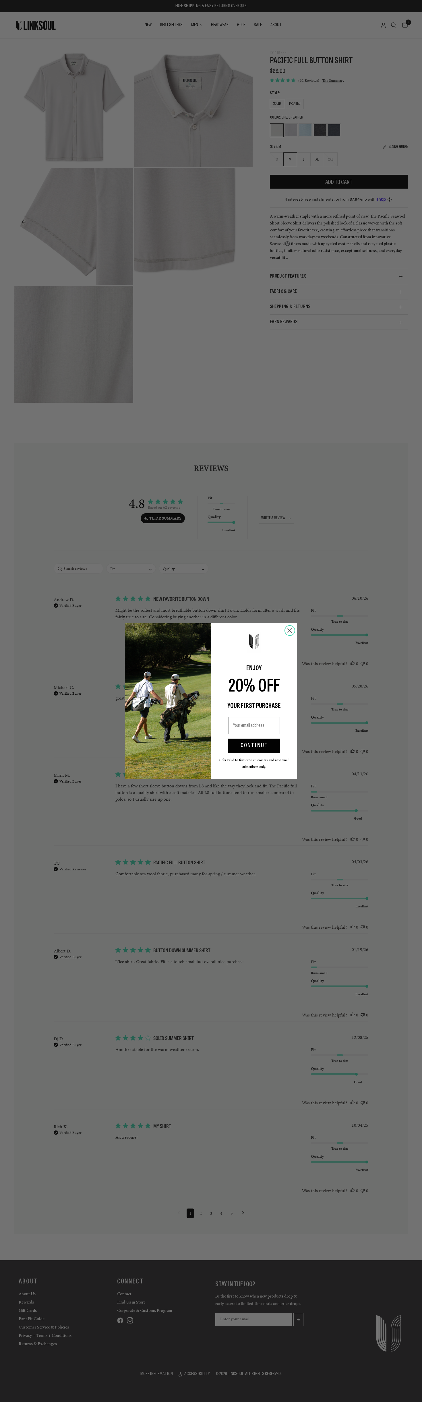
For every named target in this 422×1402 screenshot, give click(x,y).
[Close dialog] (290, 631)
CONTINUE (254, 746)
